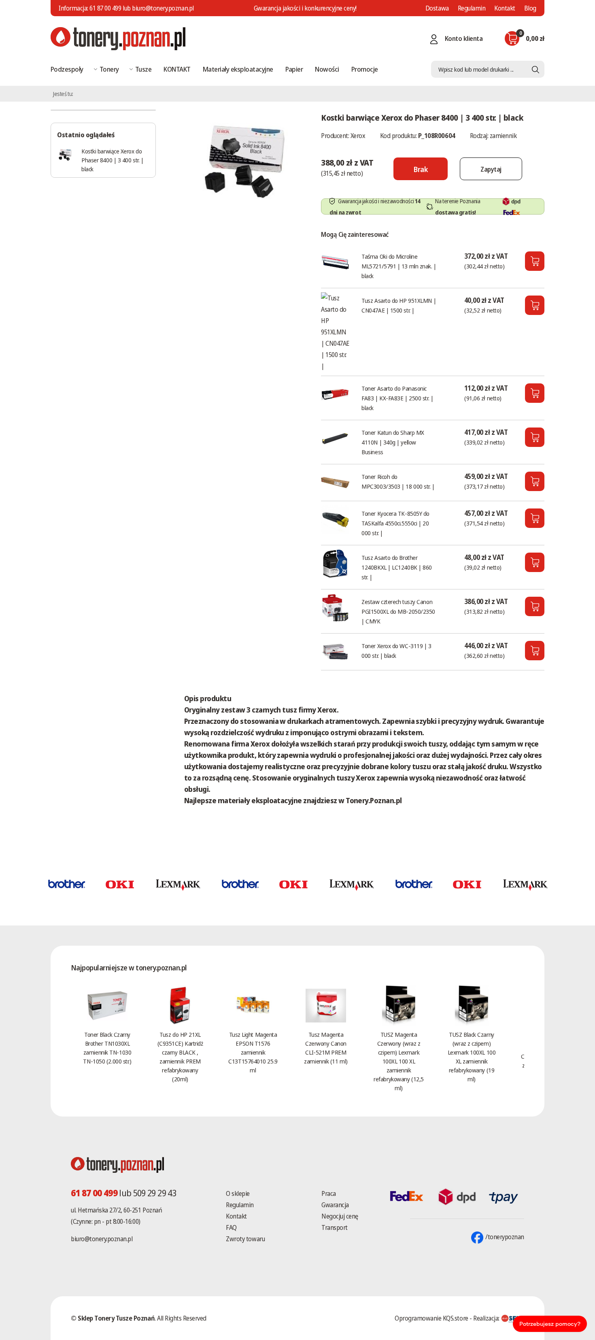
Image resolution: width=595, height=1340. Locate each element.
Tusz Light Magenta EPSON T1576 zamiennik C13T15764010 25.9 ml (252, 1052)
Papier (294, 69)
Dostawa (437, 8)
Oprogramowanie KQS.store (431, 1318)
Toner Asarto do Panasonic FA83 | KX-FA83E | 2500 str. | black (397, 398)
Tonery (109, 69)
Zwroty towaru (245, 1238)
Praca (328, 1193)
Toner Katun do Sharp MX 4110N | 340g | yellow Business (392, 442)
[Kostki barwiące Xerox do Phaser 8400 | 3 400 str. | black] (244, 159)
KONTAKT (177, 69)
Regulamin (472, 8)
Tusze (143, 69)
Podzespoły (67, 69)
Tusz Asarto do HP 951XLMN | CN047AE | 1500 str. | (398, 305)
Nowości (327, 69)
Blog (530, 8)
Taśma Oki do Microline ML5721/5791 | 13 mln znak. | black (398, 266)
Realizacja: (487, 1318)
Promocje (364, 69)
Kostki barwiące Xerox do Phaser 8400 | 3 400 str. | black (112, 160)
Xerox (358, 135)
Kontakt (504, 8)
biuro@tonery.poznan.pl (101, 1238)
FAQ (231, 1227)
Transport (334, 1227)
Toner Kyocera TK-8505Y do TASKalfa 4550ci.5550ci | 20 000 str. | (395, 523)
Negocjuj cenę (339, 1216)
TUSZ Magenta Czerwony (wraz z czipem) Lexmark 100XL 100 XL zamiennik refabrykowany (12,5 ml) (398, 1061)
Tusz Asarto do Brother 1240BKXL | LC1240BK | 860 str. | (396, 567)
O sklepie (238, 1193)
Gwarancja (335, 1204)
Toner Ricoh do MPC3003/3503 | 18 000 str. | (397, 481)
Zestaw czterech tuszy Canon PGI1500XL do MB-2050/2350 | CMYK (398, 611)
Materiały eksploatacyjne (238, 69)
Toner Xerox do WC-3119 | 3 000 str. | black (396, 650)
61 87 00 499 (105, 8)
